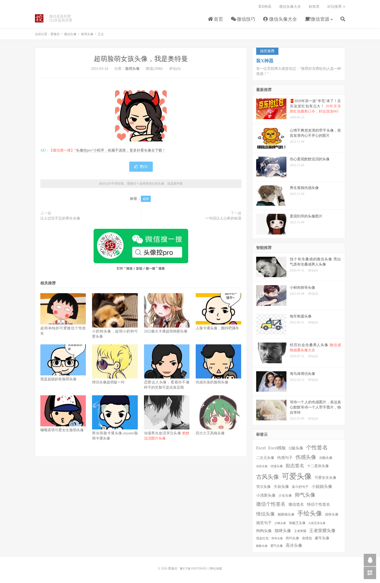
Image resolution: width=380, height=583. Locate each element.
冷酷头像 (325, 458)
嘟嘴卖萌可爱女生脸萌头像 (62, 430)
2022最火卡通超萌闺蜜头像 (165, 331)
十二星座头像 (318, 466)
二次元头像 (265, 458)
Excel (260, 448)
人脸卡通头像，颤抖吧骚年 (217, 328)
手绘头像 (309, 513)
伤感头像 (305, 457)
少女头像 (285, 495)
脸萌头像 (87, 34)
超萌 (146, 199)
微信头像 (70, 34)
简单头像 (277, 538)
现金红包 (262, 538)
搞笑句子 (264, 522)
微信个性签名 (271, 504)
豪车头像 (322, 538)
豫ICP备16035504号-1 (194, 568)
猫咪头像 (283, 530)
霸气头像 (276, 546)
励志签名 (295, 465)
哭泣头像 (263, 487)
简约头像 (292, 538)
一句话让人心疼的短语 (223, 218)
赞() (144, 167)
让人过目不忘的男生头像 (60, 218)
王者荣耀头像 (322, 530)
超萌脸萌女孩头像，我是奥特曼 (141, 59)
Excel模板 (277, 448)
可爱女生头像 (325, 478)
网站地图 (216, 568)
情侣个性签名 (318, 504)
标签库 (314, 7)
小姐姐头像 (321, 486)
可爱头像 (297, 476)
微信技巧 (245, 19)
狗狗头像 (264, 531)
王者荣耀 (300, 531)
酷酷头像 (262, 545)
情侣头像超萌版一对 (108, 382)
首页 (217, 19)
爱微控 (39, 18)
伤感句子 (285, 457)
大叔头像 (281, 486)
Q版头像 (296, 448)
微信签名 (296, 504)
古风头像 (267, 477)
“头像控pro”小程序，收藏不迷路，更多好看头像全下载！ (120, 150)
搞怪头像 (331, 514)
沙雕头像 (280, 523)
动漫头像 (276, 466)
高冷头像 (294, 545)
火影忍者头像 (316, 523)
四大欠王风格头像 (210, 433)
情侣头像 (265, 514)
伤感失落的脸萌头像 (212, 382)
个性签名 (317, 447)
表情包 (307, 538)
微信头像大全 (282, 19)
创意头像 (262, 466)
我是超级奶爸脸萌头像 (58, 379)
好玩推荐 (334, 7)
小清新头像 (266, 495)
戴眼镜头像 (286, 514)
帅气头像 (305, 495)
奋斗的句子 (300, 487)
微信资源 (319, 19)
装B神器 (264, 7)
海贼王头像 (297, 523)
